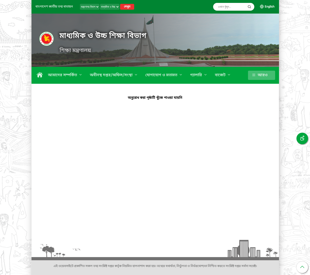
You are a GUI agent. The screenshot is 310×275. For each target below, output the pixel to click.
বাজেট (220, 75)
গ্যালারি (196, 75)
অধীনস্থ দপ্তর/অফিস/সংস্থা (111, 75)
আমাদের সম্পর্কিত (63, 75)
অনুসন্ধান (249, 7)
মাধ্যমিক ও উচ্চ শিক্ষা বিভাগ (103, 36)
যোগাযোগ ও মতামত (161, 75)
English (269, 7)
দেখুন (127, 7)
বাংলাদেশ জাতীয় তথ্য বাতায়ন (54, 7)
